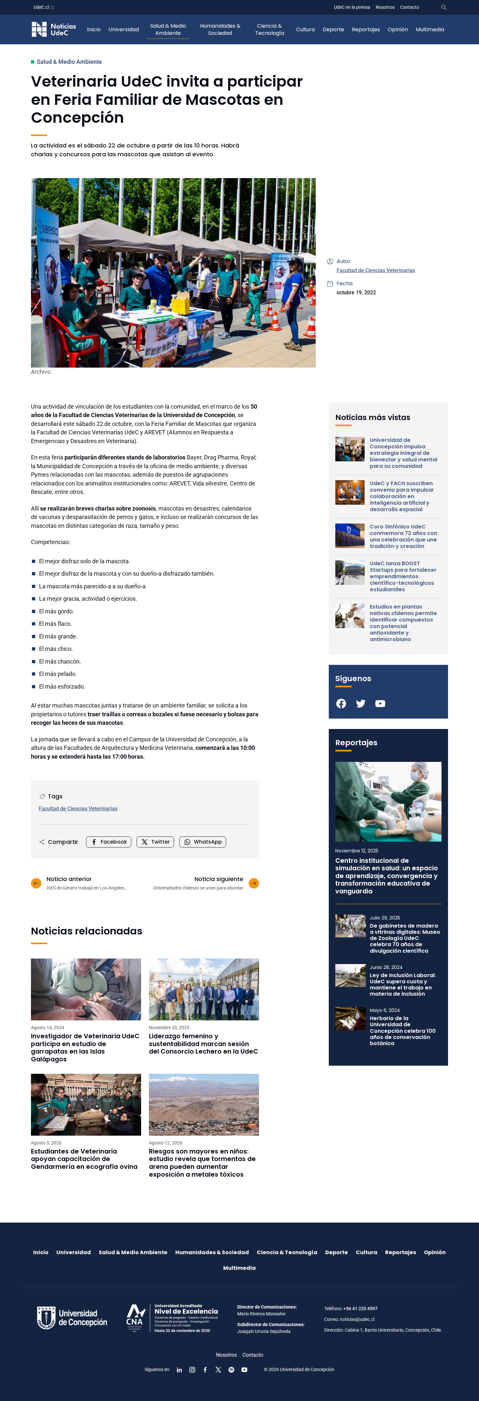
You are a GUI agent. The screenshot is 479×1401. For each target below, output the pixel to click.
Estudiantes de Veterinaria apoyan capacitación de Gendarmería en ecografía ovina (84, 1159)
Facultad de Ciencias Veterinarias (376, 270)
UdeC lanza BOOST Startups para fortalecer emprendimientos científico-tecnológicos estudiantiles (403, 576)
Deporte (333, 29)
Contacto (409, 7)
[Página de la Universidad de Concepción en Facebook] (205, 1370)
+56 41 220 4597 (360, 1308)
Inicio (94, 29)
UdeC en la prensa (352, 7)
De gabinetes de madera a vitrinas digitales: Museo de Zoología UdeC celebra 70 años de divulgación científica (405, 938)
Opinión (398, 29)
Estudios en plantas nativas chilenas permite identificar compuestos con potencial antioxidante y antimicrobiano (403, 623)
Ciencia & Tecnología (269, 29)
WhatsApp (208, 842)
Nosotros (385, 7)
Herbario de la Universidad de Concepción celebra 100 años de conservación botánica (403, 1030)
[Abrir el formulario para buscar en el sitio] (444, 7)
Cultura (305, 29)
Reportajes (366, 29)
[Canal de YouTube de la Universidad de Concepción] (244, 1370)
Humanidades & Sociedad (220, 29)
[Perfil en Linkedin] (179, 1370)
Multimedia (430, 29)
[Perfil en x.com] (218, 1370)
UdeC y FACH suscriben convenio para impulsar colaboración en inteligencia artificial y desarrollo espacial (402, 496)
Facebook (114, 842)
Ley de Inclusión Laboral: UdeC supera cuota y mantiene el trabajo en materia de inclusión (403, 984)
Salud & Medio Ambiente (168, 29)
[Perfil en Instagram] (192, 1370)
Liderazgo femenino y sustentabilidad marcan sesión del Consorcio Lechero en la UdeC (203, 1044)
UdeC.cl (41, 7)
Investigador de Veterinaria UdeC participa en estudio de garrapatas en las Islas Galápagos (85, 1047)
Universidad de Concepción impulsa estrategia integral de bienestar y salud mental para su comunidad (403, 453)
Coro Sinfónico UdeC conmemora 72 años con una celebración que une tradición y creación (403, 537)
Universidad (124, 29)
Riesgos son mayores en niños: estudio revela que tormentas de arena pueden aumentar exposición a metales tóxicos (202, 1163)
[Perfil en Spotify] (231, 1370)
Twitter (160, 842)
